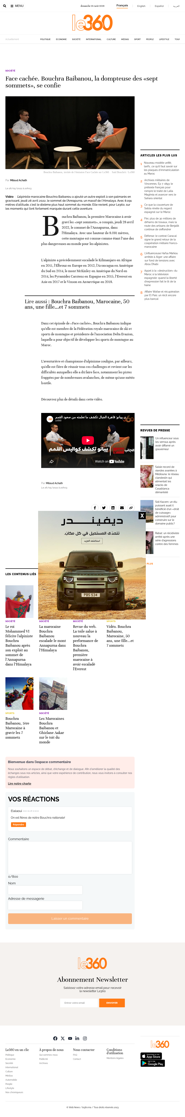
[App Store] (151, 1055)
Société (76, 39)
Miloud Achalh (18, 180)
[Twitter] (63, 1038)
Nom (12, 883)
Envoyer (112, 1002)
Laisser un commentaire (70, 918)
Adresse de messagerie (26, 898)
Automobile (11, 1080)
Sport (137, 39)
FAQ (75, 1055)
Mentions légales (115, 1058)
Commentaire (18, 839)
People (150, 39)
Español (159, 6)
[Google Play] (152, 1062)
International (93, 39)
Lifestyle (164, 39)
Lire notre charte (19, 783)
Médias (125, 39)
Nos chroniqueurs (14, 1092)
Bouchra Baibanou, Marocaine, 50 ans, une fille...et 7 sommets (77, 304)
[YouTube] (70, 1038)
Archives (43, 1063)
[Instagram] (85, 1038)
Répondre (18, 824)
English (141, 6)
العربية (176, 6)
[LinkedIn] (77, 1038)
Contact (77, 1059)
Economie (61, 39)
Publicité (43, 1059)
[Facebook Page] (55, 1038)
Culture (111, 39)
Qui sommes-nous (48, 1055)
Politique (45, 39)
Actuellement (12, 39)
